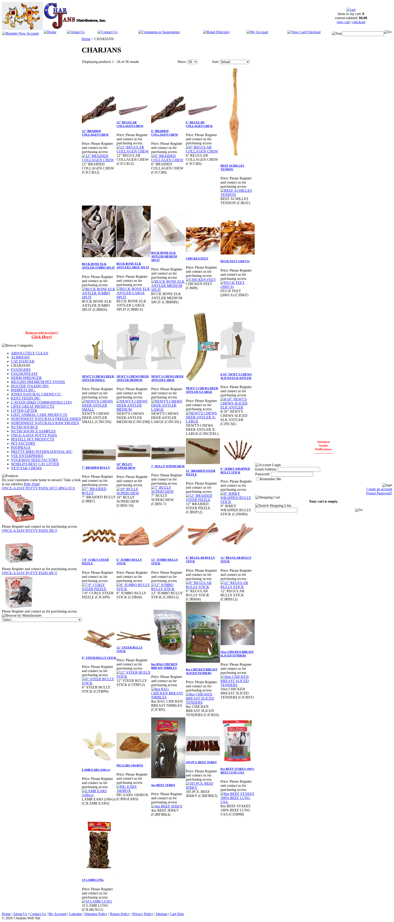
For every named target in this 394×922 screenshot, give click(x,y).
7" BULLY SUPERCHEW (168, 466)
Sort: (215, 62)
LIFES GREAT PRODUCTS (32, 406)
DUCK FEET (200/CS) (234, 261)
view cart (343, 22)
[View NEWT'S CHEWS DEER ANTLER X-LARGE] (203, 421)
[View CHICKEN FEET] (201, 280)
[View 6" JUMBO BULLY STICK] (134, 589)
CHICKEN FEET (197, 258)
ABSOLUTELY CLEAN (29, 353)
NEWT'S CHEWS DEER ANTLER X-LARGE (202, 390)
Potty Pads (31, 484)
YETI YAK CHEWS (26, 468)
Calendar (75, 914)
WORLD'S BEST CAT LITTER (35, 464)
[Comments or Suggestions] (159, 31)
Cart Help (177, 914)
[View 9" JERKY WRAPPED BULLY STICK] (237, 502)
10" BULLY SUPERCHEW (126, 466)
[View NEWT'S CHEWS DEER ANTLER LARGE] (168, 409)
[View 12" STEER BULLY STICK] (134, 676)
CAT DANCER (22, 361)
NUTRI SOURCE (24, 427)
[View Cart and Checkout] (304, 31)
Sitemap (161, 914)
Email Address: (266, 469)
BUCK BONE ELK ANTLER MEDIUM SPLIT (164, 256)
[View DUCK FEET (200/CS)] (237, 287)
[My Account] (257, 31)
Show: (182, 62)
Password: (262, 474)
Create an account (379, 489)
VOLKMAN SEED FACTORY (34, 460)
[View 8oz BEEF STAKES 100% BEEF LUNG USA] (237, 802)
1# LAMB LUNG (93, 880)
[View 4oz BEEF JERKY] (167, 806)
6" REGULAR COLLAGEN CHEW (199, 124)
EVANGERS (21, 369)
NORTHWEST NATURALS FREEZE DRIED (46, 419)
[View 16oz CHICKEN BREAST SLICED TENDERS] (237, 685)
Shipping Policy (95, 914)
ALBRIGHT (20, 357)
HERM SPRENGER (26, 378)
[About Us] (76, 31)
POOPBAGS (21, 447)
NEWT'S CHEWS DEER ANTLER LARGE (167, 378)
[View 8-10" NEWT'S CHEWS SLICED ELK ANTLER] (237, 407)
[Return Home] (50, 31)
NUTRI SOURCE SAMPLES (33, 431)
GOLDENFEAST (24, 374)
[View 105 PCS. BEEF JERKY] (203, 788)
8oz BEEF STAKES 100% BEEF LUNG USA (237, 770)
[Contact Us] (107, 31)
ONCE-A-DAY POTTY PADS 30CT (29, 530)
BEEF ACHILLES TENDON (232, 167)
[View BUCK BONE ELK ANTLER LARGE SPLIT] (134, 297)
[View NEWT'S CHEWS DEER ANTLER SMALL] (99, 409)
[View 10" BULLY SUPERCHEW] (134, 493)
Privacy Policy (142, 914)
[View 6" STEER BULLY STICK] (99, 683)
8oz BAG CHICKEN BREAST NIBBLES (164, 666)
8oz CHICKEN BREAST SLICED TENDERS (202, 671)
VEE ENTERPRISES (27, 456)
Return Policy (120, 914)
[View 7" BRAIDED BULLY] (99, 493)
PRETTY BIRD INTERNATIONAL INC (42, 452)
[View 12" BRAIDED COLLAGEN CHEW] (99, 160)
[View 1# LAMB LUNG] (97, 901)
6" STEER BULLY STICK (99, 658)
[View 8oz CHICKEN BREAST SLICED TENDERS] (203, 702)
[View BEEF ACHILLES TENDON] (237, 195)
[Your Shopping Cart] (351, 8)
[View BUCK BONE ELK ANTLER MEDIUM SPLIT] (168, 290)
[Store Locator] (216, 31)
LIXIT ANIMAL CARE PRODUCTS (39, 415)
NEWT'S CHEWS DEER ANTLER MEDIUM (133, 378)
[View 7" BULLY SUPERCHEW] (168, 491)
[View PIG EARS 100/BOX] (134, 791)
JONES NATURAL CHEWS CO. (36, 394)
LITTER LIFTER (24, 411)
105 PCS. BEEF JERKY (201, 762)
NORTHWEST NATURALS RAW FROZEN (45, 423)
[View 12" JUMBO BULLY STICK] (168, 589)
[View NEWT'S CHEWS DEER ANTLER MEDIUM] (134, 409)
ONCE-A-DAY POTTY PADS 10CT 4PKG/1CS (38, 488)
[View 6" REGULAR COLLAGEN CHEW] (203, 151)
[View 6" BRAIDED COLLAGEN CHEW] (168, 160)
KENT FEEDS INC (26, 398)
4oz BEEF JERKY (163, 785)
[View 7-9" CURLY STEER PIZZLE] (99, 589)
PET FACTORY (23, 443)
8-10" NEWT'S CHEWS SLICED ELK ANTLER (236, 376)
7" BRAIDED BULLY (96, 467)
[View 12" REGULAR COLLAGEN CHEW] (134, 151)
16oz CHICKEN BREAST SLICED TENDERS (237, 653)
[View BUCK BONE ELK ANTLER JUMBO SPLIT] (99, 297)
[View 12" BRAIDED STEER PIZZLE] (203, 500)
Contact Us (38, 914)
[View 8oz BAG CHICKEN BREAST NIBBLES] (168, 697)
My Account (57, 914)
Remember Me (270, 479)
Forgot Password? (379, 493)
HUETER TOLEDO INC (30, 386)
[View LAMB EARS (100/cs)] (99, 795)
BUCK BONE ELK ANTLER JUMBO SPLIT (98, 265)
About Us (20, 914)
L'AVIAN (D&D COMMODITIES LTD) (41, 402)
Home (86, 39)
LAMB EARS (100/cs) (96, 769)
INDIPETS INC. (23, 390)
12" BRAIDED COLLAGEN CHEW (95, 132)
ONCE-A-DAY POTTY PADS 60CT (29, 573)
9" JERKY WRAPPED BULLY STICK (235, 470)
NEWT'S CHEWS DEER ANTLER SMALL (98, 378)
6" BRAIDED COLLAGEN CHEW (164, 132)
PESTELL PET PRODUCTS (32, 439)
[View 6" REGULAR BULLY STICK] (203, 587)
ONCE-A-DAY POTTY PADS (34, 435)
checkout (358, 22)
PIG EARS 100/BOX (130, 765)
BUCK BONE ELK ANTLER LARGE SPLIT (133, 265)
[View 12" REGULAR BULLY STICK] (237, 587)
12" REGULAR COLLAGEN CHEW (130, 124)
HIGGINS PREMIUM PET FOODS (38, 382)
